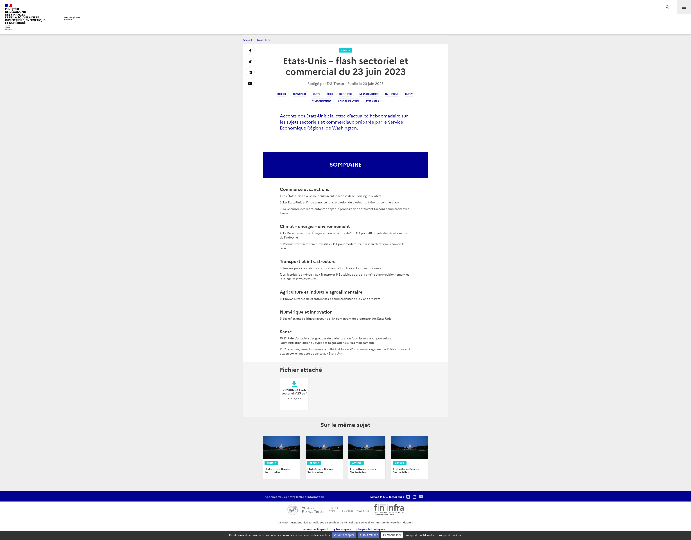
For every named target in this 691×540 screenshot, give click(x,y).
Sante (316, 93)
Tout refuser (370, 535)
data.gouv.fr (380, 529)
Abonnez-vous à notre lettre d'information (294, 496)
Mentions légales (301, 522)
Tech (330, 93)
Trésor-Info (263, 40)
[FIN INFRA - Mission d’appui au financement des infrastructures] (389, 509)
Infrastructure (369, 93)
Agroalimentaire (349, 101)
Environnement (321, 101)
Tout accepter (345, 535)
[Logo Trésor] (71, 18)
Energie (281, 93)
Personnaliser (392, 535)
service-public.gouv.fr (316, 529)
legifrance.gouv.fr (343, 529)
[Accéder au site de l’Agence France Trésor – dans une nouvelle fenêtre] (306, 509)
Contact (283, 522)
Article (345, 50)
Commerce (345, 93)
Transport (299, 93)
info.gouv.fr (363, 529)
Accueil (247, 40)
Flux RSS (408, 522)
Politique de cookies (361, 522)
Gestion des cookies (388, 522)
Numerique (392, 93)
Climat (409, 93)
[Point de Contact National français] (349, 509)
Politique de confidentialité (330, 522)
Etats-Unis (372, 101)
